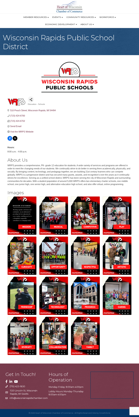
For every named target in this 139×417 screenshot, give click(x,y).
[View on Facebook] (9, 140)
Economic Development (60, 24)
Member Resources (35, 17)
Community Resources (80, 17)
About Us (86, 24)
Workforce (106, 17)
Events (56, 17)
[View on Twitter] (15, 140)
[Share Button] (31, 99)
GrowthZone (104, 413)
